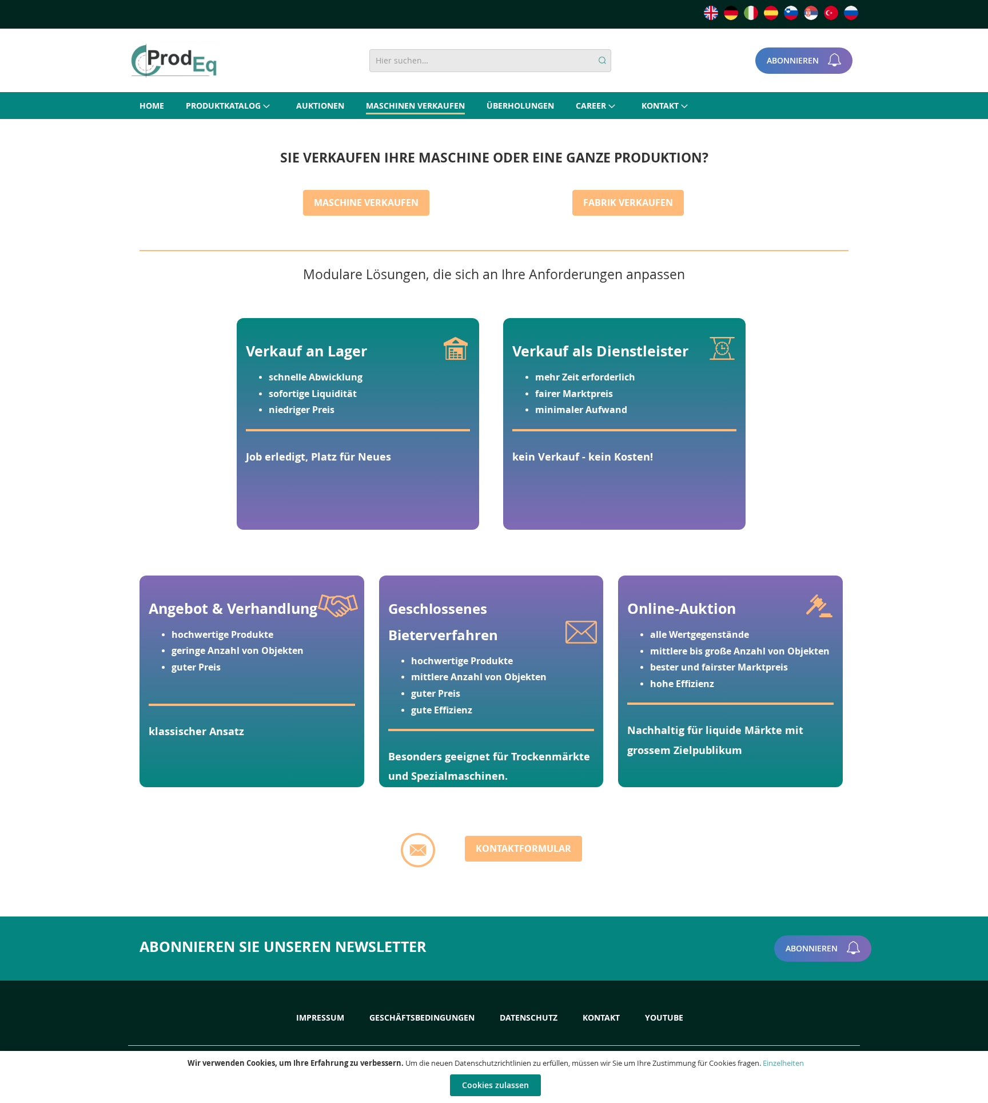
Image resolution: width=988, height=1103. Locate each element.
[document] (495, 1077)
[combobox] (490, 60)
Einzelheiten (783, 1063)
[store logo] (174, 61)
